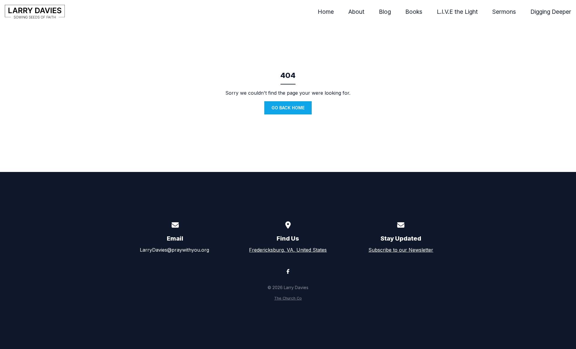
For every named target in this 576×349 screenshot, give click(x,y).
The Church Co (288, 298)
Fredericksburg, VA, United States (288, 250)
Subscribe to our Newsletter (400, 250)
